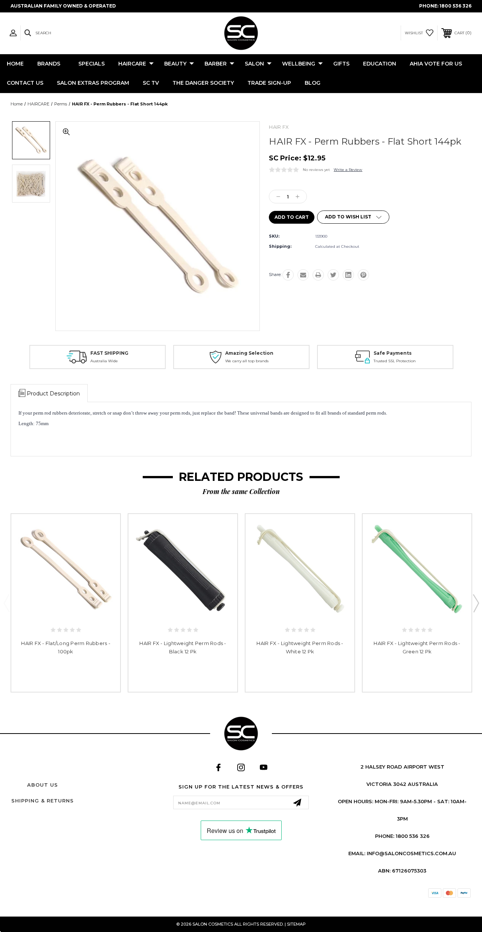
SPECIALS (91, 63)
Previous (6, 602)
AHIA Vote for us (436, 63)
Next (475, 602)
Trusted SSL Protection (395, 360)
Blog (312, 82)
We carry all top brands (246, 360)
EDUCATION (379, 63)
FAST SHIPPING (109, 353)
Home (15, 63)
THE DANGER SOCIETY (203, 82)
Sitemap (296, 924)
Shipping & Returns (42, 801)
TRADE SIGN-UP (269, 82)
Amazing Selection (249, 353)
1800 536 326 (455, 6)
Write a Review (348, 169)
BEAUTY (175, 63)
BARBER (215, 63)
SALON (254, 63)
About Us (42, 785)
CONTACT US (25, 82)
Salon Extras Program (93, 82)
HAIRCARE (132, 63)
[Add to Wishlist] (65, 612)
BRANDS (48, 63)
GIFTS (341, 63)
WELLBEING (298, 63)
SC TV (151, 82)
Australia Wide (104, 360)
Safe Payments (393, 353)
